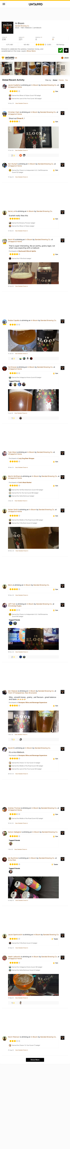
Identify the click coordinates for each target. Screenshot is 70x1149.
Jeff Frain (11, 604)
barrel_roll (12, 211)
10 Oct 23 (10, 823)
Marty (10, 585)
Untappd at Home (15, 87)
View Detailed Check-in (21, 103)
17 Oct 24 (10, 150)
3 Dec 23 (10, 500)
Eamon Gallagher (14, 832)
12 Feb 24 (10, 231)
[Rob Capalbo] (27, 358)
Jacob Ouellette (14, 85)
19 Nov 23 (11, 595)
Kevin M (11, 239)
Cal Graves (12, 367)
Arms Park (12, 860)
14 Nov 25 (11, 103)
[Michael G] (20, 657)
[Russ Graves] (20, 418)
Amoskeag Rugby (15, 606)
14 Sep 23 (11, 998)
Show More (31, 51)
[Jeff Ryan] (20, 739)
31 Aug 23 (11, 1050)
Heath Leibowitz (14, 957)
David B (11, 748)
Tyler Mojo (12, 452)
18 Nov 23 (11, 652)
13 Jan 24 (10, 353)
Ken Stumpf (12, 164)
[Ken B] (31, 358)
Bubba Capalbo (14, 320)
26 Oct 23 (11, 773)
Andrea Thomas (14, 808)
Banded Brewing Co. (22, 26)
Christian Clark (13, 112)
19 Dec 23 (11, 467)
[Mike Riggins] (24, 358)
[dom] (20, 1003)
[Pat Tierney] (24, 657)
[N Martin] (20, 358)
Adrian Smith (13, 509)
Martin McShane (14, 476)
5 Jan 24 (10, 413)
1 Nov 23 (10, 734)
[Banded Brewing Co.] (20, 155)
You (66, 80)
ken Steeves (12, 691)
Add (66, 50)
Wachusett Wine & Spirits (27, 251)
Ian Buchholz (13, 858)
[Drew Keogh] (24, 155)
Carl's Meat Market (24, 482)
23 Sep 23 (11, 900)
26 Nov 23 (11, 550)
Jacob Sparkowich (15, 935)
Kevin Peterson (14, 1037)
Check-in (60, 50)
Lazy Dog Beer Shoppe (26, 458)
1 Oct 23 (10, 849)
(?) (16, 58)
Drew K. (20, 118)
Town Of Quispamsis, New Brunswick (22, 693)
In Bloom (34, 85)
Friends (61, 80)
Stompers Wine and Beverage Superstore (32, 702)
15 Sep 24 (11, 177)
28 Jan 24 (11, 286)
